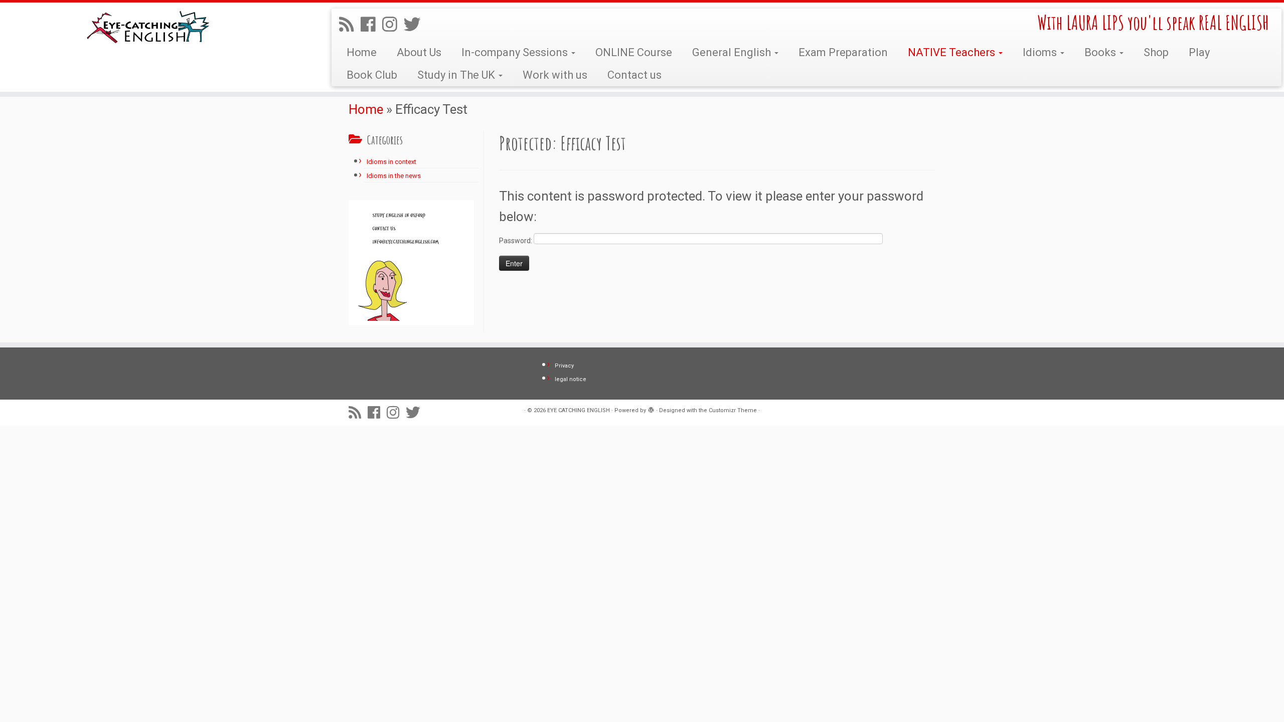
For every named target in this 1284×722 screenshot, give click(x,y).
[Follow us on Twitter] (415, 25)
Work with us (555, 75)
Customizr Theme (733, 410)
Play (1199, 52)
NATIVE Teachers (953, 52)
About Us (419, 52)
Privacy (564, 366)
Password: (516, 241)
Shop (1156, 52)
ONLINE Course (633, 52)
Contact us (634, 75)
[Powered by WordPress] (651, 408)
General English (732, 52)
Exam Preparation (843, 52)
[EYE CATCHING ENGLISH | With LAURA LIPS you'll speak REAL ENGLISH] (148, 28)
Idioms (1041, 52)
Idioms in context (391, 161)
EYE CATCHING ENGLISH (578, 410)
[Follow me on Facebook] (371, 25)
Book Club (372, 75)
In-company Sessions (515, 52)
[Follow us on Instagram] (393, 25)
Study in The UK (457, 75)
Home (362, 52)
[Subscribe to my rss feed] (350, 25)
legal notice (570, 379)
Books (1101, 52)
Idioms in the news (394, 175)
